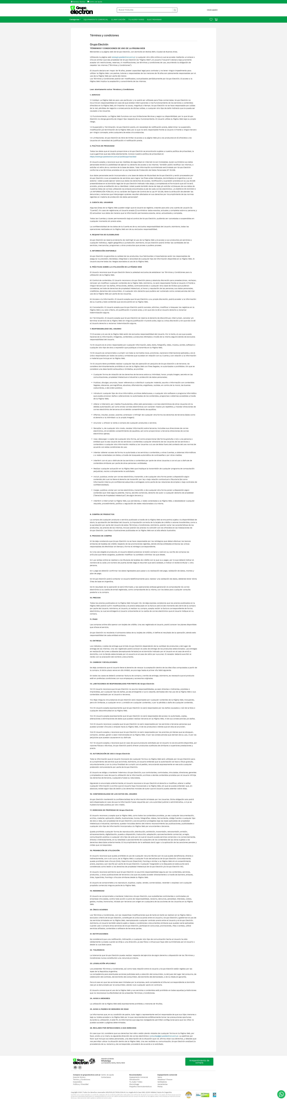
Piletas (160, 1086)
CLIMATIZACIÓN (118, 19)
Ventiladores (162, 1082)
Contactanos (106, 1077)
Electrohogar (134, 1084)
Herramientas (162, 1084)
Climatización (134, 1079)
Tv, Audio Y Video (135, 1082)
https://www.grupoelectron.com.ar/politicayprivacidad (113, 157)
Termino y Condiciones (81, 1079)
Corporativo (77, 1082)
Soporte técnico (79, 1077)
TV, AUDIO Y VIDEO (136, 19)
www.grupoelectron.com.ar (123, 57)
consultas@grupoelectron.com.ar (163, 1036)
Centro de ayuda (107, 1075)
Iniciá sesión (212, 10)
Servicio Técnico (78, 2)
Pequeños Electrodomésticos (140, 1086)
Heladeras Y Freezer (165, 1079)
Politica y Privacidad (80, 1084)
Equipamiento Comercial (138, 1077)
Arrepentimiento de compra (199, 1061)
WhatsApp (106, 1061)
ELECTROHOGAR (154, 19)
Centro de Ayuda (95, 2)
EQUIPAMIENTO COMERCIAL (96, 19)
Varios (160, 1077)
